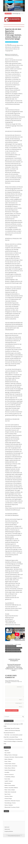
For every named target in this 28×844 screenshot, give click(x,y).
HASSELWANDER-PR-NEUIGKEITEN (14, 835)
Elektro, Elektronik (8, 759)
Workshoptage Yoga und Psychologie (18, 8)
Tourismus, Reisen (9, 796)
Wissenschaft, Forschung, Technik (12, 807)
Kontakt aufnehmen (9, 831)
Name (20, 699)
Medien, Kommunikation (10, 785)
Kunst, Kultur (7, 778)
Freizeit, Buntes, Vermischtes (11, 765)
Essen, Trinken (8, 761)
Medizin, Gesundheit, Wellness (8, 2)
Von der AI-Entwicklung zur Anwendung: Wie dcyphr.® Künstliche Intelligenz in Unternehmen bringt (13, 741)
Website (20, 706)
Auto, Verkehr (7, 752)
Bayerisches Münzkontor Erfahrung (13, 649)
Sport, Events (7, 794)
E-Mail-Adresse (18, 703)
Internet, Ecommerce (9, 774)
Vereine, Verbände (9, 805)
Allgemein (7, 750)
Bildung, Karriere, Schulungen (18, 2)
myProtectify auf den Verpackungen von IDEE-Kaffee (8, 8)
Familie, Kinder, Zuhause (10, 763)
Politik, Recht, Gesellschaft (10, 792)
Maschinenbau (8, 783)
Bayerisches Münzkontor (11, 646)
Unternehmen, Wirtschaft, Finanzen (12, 41)
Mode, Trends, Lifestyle (10, 789)
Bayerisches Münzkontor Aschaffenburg (14, 647)
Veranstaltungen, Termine (10, 802)
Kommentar (19, 686)
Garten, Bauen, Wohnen (10, 768)
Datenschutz (7, 829)
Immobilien (7, 772)
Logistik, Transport (9, 781)
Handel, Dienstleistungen (10, 770)
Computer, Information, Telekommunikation (14, 757)
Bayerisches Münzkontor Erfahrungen (14, 651)
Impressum (7, 827)
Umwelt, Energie (8, 798)
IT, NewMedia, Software (10, 776)
